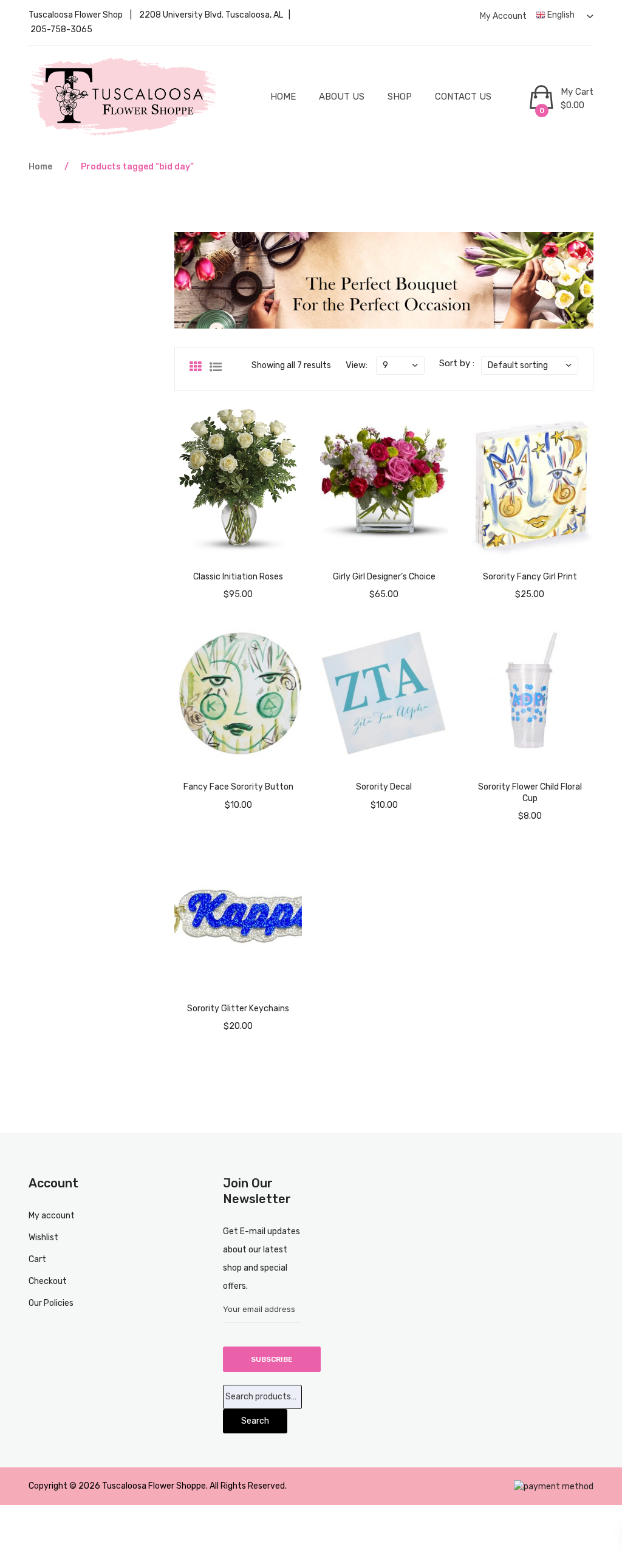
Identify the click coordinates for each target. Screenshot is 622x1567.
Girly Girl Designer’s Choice (384, 577)
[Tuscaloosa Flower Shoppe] (124, 96)
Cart (37, 1259)
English (560, 15)
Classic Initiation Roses (238, 577)
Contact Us (463, 96)
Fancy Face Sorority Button (238, 787)
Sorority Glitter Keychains (238, 1008)
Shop (400, 96)
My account (503, 16)
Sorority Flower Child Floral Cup (530, 792)
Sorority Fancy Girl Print (530, 577)
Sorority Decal (384, 787)
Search (255, 1421)
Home (283, 96)
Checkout (48, 1281)
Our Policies (51, 1303)
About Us (341, 96)
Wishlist (43, 1237)
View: (356, 365)
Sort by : (456, 363)
